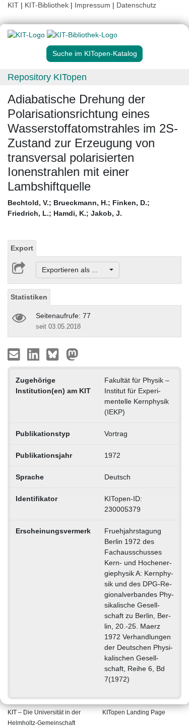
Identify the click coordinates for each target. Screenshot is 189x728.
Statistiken (29, 297)
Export (22, 248)
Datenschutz (136, 5)
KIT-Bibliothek (48, 5)
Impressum (92, 5)
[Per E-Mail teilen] (15, 354)
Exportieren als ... (75, 270)
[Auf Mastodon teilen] (72, 354)
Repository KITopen (47, 77)
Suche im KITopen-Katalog (94, 53)
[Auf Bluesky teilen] (55, 354)
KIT (13, 5)
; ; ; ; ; (79, 208)
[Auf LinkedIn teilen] (34, 354)
